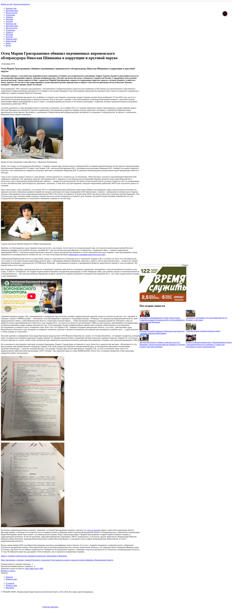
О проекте (10, 583)
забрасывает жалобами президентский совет (87, 254)
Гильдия (9, 21)
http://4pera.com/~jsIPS (34, 568)
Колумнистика (12, 10)
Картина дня (11, 8)
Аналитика (10, 15)
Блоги (8, 43)
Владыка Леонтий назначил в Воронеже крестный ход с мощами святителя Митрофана (162, 332)
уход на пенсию (93, 530)
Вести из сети (11, 13)
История (9, 19)
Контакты (10, 588)
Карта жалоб (11, 41)
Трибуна (9, 17)
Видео (8, 45)
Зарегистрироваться (21, 4)
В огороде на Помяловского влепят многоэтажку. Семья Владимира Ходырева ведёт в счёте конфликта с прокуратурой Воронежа (162, 320)
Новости (9, 577)
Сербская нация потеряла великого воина (203, 331)
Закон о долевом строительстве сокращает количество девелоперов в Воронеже (34, 556)
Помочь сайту (11, 39)
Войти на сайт (7, 4)
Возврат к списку (8, 571)
